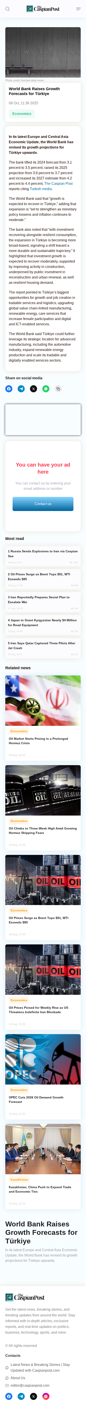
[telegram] (21, 388)
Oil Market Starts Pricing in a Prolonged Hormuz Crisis (38, 741)
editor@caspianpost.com (30, 1385)
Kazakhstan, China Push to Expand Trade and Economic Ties (40, 1189)
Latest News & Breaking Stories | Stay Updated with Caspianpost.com (40, 1367)
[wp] (45, 388)
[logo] (43, 8)
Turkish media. (41, 189)
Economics (21, 114)
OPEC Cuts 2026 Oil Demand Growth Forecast (36, 1100)
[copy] (58, 388)
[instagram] (45, 1396)
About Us (18, 1378)
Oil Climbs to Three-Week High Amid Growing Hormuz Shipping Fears (43, 831)
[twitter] (33, 388)
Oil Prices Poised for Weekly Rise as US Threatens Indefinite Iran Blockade (38, 1010)
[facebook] (8, 388)
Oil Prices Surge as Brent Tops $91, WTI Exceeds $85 (38, 920)
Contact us (43, 504)
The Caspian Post (58, 183)
